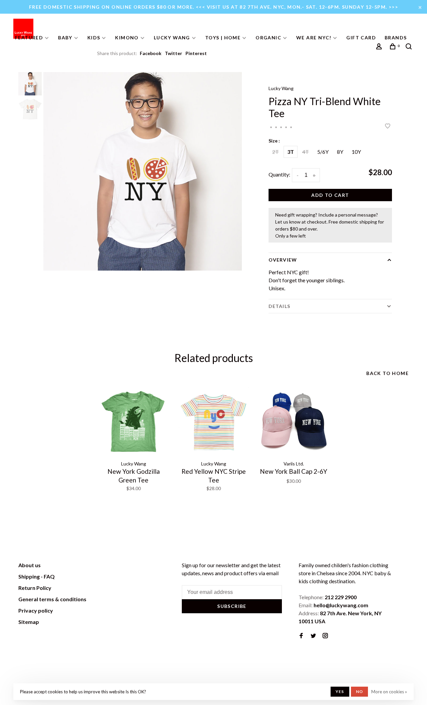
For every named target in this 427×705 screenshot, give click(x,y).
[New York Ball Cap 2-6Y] (294, 422)
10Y (356, 151)
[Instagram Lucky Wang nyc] (325, 636)
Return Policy (34, 588)
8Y (340, 151)
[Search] (410, 47)
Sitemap (28, 622)
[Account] (380, 47)
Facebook (150, 53)
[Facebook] (301, 636)
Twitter (173, 53)
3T (290, 151)
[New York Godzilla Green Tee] (133, 422)
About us (29, 565)
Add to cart (330, 195)
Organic (268, 37)
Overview (283, 260)
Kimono (126, 37)
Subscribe (232, 606)
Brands (396, 37)
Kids (93, 37)
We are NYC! (313, 37)
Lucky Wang (172, 37)
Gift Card (361, 37)
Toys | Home (223, 37)
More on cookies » (389, 691)
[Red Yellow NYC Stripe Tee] (213, 422)
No (359, 691)
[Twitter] (313, 636)
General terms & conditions (52, 599)
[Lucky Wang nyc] (110, 566)
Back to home (387, 373)
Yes (340, 691)
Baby (65, 37)
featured (29, 37)
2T (275, 151)
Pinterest (196, 53)
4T (305, 151)
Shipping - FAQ (36, 576)
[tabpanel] (142, 171)
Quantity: (279, 174)
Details (279, 306)
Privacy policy (35, 610)
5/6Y (323, 151)
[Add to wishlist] (387, 126)
